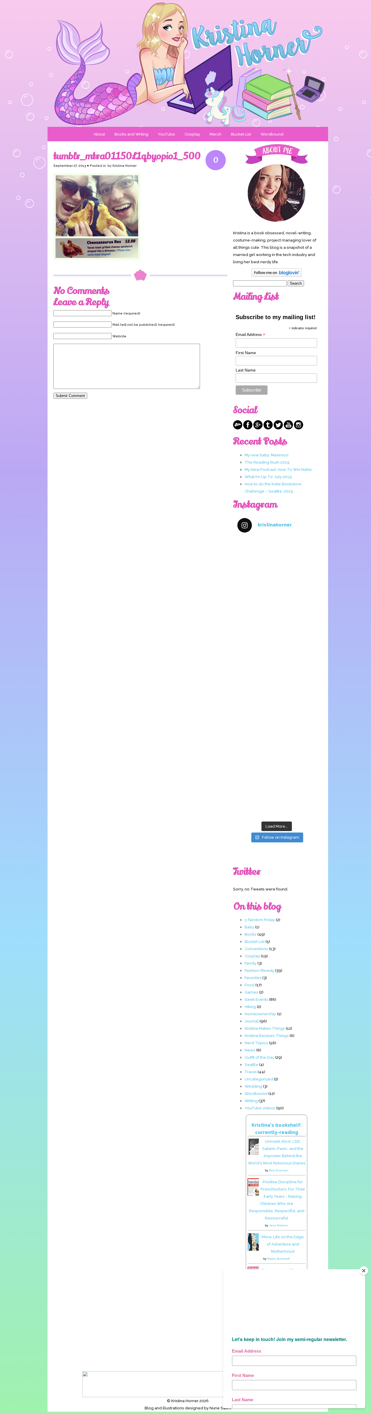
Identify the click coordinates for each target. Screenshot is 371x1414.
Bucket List (241, 134)
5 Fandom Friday (260, 919)
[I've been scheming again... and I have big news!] (276, 701)
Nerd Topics (256, 1042)
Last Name (246, 370)
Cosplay (192, 134)
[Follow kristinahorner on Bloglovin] (277, 275)
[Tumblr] (268, 428)
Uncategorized (259, 1079)
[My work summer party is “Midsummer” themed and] (276, 748)
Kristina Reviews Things (267, 1035)
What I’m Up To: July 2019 (268, 476)
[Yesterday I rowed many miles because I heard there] (276, 561)
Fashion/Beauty (259, 970)
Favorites (253, 977)
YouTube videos (260, 1108)
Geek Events (256, 999)
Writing (251, 1100)
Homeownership (260, 1013)
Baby (249, 927)
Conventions (256, 948)
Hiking (250, 1006)
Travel (251, 1071)
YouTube (166, 134)
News (250, 1050)
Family (251, 963)
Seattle (251, 1064)
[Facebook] (247, 428)
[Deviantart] (237, 428)
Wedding (253, 1086)
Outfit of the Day (259, 1057)
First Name (246, 352)
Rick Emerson (278, 1170)
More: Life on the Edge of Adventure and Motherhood (283, 1244)
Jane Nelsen (278, 1225)
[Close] (363, 1270)
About (99, 134)
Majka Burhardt (278, 1258)
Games (251, 992)
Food (249, 985)
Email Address (250, 334)
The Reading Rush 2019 (267, 462)
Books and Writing (131, 134)
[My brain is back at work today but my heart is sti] (276, 654)
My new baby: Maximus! (266, 455)
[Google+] (258, 428)
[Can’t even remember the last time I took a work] (276, 608)
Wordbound (272, 134)
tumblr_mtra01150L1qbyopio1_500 (127, 156)
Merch (215, 134)
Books (251, 934)
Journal (252, 1021)
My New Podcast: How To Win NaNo (278, 469)
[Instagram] (298, 428)
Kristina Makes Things (265, 1028)
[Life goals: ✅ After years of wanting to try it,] (276, 795)
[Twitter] (278, 428)
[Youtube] (288, 428)
